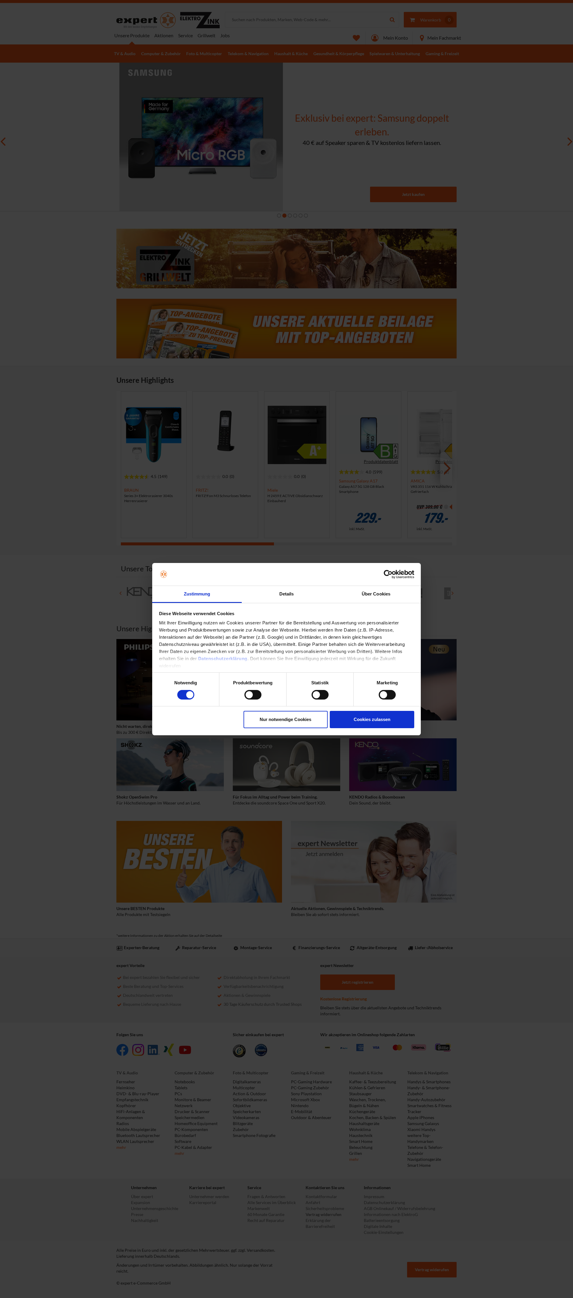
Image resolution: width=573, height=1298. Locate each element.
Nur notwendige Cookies (285, 719)
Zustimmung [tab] (197, 593)
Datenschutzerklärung (222, 658)
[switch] (252, 695)
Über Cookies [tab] (376, 593)
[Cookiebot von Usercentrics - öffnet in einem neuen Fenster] (388, 574)
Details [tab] (286, 593)
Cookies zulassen (372, 719)
